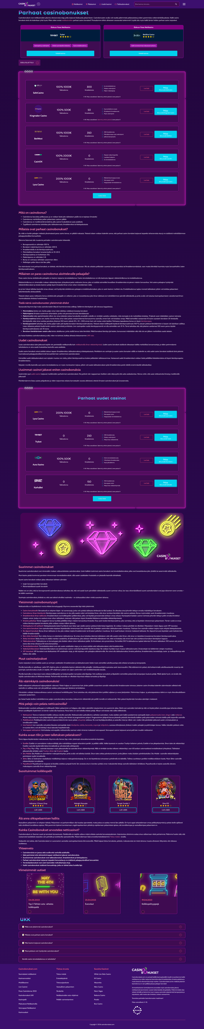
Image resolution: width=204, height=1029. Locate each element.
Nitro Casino (98, 987)
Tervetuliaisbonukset (30, 646)
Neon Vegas (98, 991)
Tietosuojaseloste (62, 983)
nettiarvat (178, 715)
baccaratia (88, 725)
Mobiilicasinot (28, 720)
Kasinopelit (22, 1000)
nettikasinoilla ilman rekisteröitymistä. (89, 345)
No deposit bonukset (30, 631)
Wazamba (97, 983)
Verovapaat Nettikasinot (27, 1008)
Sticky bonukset (29, 639)
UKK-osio (90, 336)
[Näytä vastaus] (180, 927)
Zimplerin (60, 751)
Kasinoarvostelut (24, 978)
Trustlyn (46, 751)
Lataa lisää (102, 196)
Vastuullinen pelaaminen (65, 987)
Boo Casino (98, 1004)
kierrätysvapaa (146, 321)
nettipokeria (104, 725)
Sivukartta (59, 991)
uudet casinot (36, 374)
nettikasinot (136, 979)
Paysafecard (27, 764)
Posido (96, 1000)
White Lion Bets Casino (102, 974)
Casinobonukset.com (138, 977)
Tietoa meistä (115, 837)
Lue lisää (146, 88)
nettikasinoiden (67, 20)
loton (163, 715)
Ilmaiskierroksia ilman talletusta (34, 616)
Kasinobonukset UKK (26, 995)
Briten (52, 751)
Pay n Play (27, 748)
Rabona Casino (99, 995)
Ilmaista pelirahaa (29, 621)
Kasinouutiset (23, 1012)
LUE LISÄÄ (38, 810)
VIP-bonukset (28, 651)
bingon (168, 715)
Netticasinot (27, 715)
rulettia (82, 725)
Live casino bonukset (30, 628)
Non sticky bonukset (30, 636)
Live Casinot (27, 725)
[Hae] (176, 4)
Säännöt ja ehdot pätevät (105, 119)
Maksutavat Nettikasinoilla (28, 1004)
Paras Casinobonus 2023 (28, 991)
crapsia (95, 725)
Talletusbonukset (29, 641)
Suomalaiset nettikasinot (27, 974)
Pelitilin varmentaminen (64, 1000)
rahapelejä (81, 720)
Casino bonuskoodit (30, 611)
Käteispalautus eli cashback (33, 626)
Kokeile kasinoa (60, 53)
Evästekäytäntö (61, 978)
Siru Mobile (27, 754)
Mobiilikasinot (23, 983)
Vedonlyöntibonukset (31, 649)
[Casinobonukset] (27, 4)
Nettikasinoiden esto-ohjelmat (67, 995)
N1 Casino (97, 978)
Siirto (25, 759)
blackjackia (75, 725)
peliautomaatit (155, 715)
